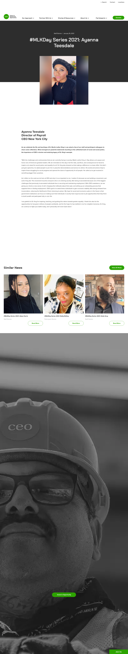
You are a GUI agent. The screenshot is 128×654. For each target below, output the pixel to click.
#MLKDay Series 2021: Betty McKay (56, 316)
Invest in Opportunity (64, 595)
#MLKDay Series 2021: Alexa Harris (16, 316)
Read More (35, 323)
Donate (118, 18)
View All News (117, 268)
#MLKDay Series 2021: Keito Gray (96, 316)
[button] (28, 18)
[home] (10, 17)
